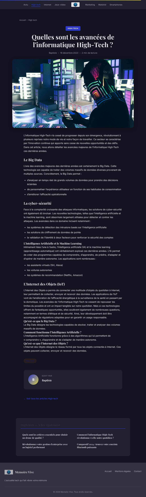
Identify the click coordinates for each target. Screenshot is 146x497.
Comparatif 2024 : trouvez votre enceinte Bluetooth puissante (97, 446)
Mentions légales (123, 471)
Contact (137, 471)
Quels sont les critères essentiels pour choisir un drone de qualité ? (45, 436)
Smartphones (116, 4)
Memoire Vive (24, 472)
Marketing (90, 4)
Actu (26, 4)
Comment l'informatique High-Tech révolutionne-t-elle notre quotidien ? (95, 436)
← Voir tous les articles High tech (41, 398)
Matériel (102, 4)
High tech (35, 4)
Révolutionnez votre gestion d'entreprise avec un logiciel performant (45, 446)
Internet (47, 4)
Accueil (22, 20)
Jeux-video (60, 4)
